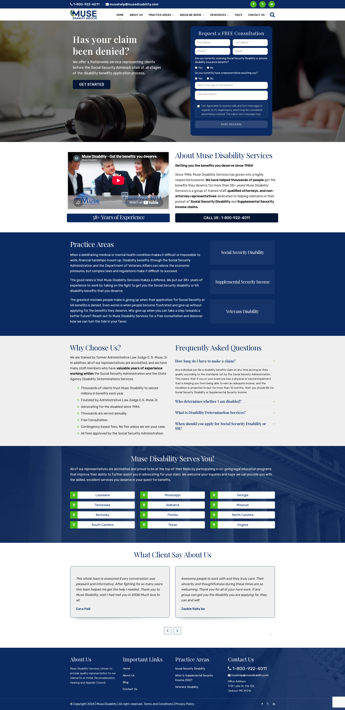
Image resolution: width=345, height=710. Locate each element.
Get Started (91, 84)
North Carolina (242, 515)
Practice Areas (160, 15)
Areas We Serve (190, 15)
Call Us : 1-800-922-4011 (227, 218)
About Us (136, 15)
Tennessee (102, 505)
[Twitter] (268, 704)
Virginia (242, 525)
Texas (172, 525)
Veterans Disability (242, 311)
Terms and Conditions (158, 704)
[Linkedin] (274, 704)
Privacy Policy (184, 704)
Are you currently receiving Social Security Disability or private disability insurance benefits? (231, 63)
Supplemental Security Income (242, 282)
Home (120, 15)
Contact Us (256, 15)
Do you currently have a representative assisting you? (226, 75)
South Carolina (102, 525)
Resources (218, 15)
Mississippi (173, 495)
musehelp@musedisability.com (133, 4)
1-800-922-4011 (86, 4)
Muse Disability (107, 704)
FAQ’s (238, 15)
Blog (125, 682)
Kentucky (102, 515)
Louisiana (102, 495)
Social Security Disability (242, 252)
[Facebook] (262, 704)
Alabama (172, 505)
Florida (172, 515)
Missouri (242, 505)
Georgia (242, 495)
